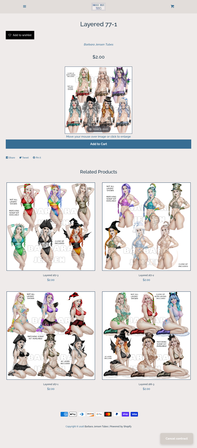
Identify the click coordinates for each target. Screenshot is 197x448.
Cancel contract (177, 438)
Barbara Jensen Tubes (98, 44)
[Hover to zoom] (98, 99)
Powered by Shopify (121, 426)
